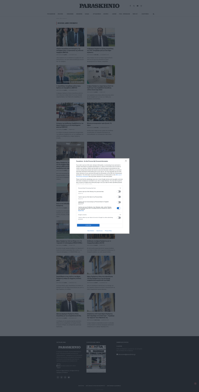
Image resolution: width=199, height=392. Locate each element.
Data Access (99, 230)
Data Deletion (90, 230)
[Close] (126, 161)
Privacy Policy (108, 230)
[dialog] (99, 196)
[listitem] (99, 188)
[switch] (119, 191)
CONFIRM (88, 225)
